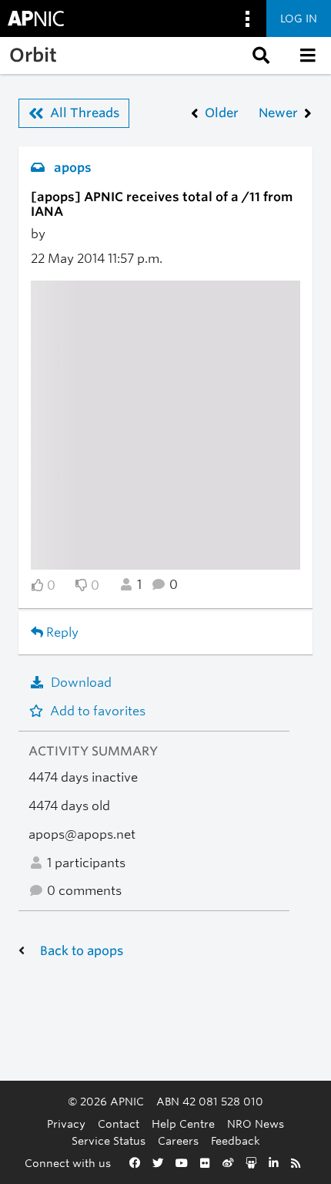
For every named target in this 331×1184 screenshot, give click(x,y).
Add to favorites (97, 711)
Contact (118, 1123)
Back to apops (81, 951)
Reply (61, 632)
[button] (259, 55)
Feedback (235, 1140)
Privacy (66, 1123)
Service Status (108, 1140)
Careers (178, 1140)
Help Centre (183, 1123)
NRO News (255, 1123)
